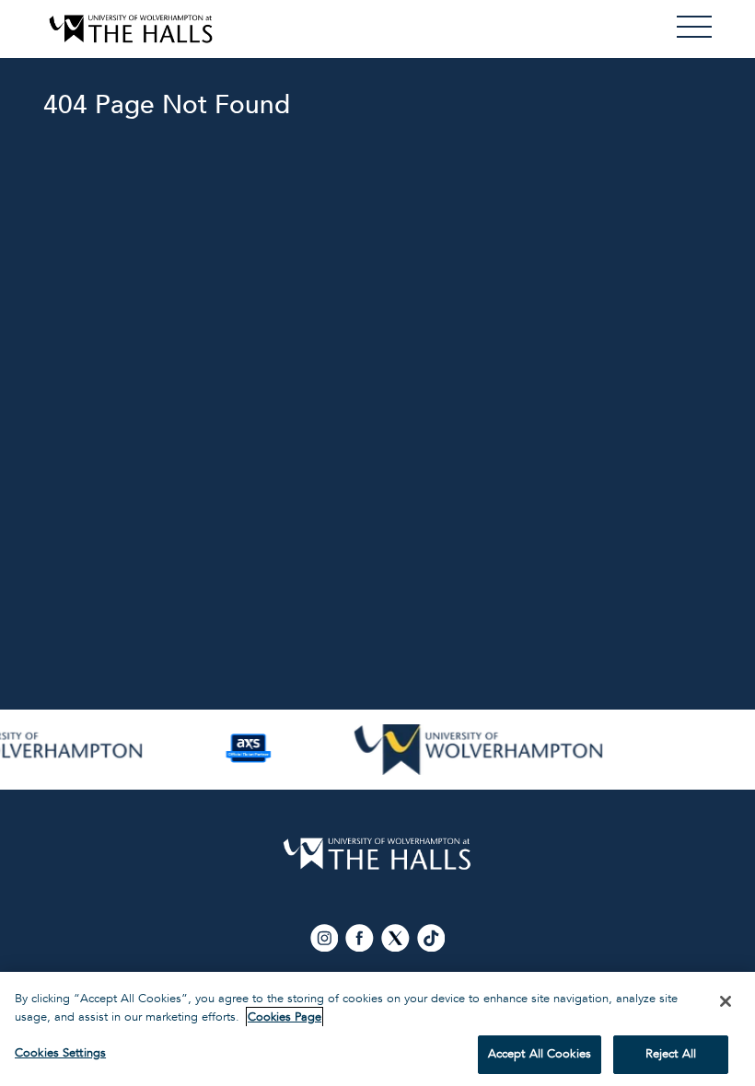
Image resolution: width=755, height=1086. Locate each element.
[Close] (725, 1001)
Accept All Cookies (539, 1054)
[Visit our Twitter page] (396, 937)
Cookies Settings (60, 1053)
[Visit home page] (131, 29)
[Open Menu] (694, 26)
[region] (377, 1029)
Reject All (670, 1054)
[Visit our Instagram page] (325, 937)
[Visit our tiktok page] (430, 937)
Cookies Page (284, 1017)
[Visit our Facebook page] (361, 937)
